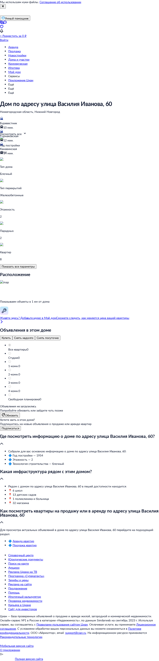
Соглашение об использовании (60, 2)
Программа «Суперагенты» (26, 576)
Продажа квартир (25, 545)
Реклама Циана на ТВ (22, 572)
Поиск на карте (18, 563)
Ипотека (14, 68)
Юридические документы (25, 559)
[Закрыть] (3, 6)
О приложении (10, 650)
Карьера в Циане (19, 605)
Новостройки (17, 55)
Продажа (14, 51)
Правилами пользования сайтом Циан (62, 624)
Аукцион (13, 568)
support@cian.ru (75, 633)
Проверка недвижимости (25, 601)
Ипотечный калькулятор (24, 597)
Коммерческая (18, 64)
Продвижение (17, 588)
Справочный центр (21, 555)
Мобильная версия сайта (17, 646)
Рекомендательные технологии (21, 637)
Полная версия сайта (29, 659)
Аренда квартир (23, 541)
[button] (83, 349)
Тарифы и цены (18, 580)
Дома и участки (18, 59)
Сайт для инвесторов (22, 609)
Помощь (14, 592)
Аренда (13, 47)
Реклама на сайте (20, 584)
